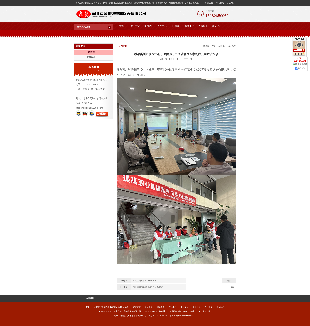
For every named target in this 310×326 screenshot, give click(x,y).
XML (199, 311)
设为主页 (209, 3)
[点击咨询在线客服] (300, 50)
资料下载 (189, 26)
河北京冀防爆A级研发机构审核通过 (148, 287)
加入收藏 (220, 3)
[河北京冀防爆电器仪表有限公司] (110, 12)
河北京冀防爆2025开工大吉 (144, 281)
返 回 (229, 281)
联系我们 (216, 26)
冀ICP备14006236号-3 (187, 311)
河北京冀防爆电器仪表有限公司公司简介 (111, 307)
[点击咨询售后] (300, 54)
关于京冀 (135, 26)
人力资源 (202, 26)
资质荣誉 (137, 307)
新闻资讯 (148, 26)
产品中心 (162, 26)
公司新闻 (91, 52)
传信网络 (173, 311)
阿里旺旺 (302, 68)
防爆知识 (91, 57)
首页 (121, 26)
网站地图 (206, 311)
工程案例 (175, 26)
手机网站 (231, 3)
